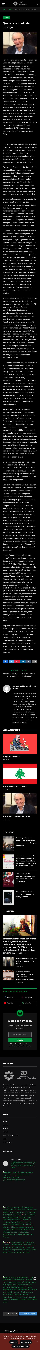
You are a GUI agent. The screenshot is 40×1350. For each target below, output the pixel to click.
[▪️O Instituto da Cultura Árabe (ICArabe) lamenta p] (20, 1223)
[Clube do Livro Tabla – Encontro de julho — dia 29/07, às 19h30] (8, 897)
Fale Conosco (7, 1142)
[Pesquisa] (36, 3)
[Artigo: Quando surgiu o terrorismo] (20, 803)
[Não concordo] (37, 1342)
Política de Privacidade (23, 1046)
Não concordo (26, 1342)
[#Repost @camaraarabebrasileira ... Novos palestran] (20, 1293)
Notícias (5, 1128)
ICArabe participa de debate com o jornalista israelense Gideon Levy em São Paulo (26, 842)
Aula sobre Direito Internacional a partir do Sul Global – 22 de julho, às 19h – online (26, 877)
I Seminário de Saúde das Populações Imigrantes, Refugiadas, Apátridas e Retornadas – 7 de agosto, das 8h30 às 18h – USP (26, 861)
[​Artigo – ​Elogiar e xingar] (20, 744)
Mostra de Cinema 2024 (10, 1135)
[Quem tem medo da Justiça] (20, 54)
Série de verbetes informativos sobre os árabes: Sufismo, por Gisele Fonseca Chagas (25, 975)
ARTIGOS (6, 18)
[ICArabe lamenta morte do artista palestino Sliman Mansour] (8, 961)
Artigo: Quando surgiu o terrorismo (16, 816)
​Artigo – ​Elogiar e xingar (12, 757)
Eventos (5, 1132)
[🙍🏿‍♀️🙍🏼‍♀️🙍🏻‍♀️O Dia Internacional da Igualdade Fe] (20, 1258)
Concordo (13, 1342)
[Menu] (3, 3)
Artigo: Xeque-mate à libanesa (14, 786)
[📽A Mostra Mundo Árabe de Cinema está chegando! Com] (20, 1188)
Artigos (5, 1139)
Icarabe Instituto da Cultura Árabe (24, 687)
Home (5, 1121)
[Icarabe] (20, 3)
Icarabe (5, 1125)
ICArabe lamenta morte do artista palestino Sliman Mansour (26, 961)
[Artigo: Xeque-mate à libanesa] (20, 774)
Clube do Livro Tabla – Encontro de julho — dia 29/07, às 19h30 (25, 894)
